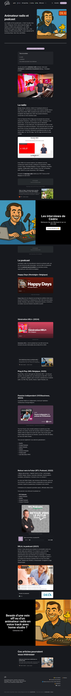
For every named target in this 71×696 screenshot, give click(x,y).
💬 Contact (41, 3)
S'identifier (56, 3)
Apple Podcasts (23, 447)
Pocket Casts (22, 452)
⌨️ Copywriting (25, 3)
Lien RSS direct (23, 454)
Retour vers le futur (24, 473)
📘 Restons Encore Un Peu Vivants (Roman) (51, 681)
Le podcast (21, 59)
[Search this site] (52, 3)
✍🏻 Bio (14, 3)
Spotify (21, 443)
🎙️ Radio (19, 3)
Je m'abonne (63, 3)
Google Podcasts (23, 445)
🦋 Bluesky (64, 677)
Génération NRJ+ (22, 343)
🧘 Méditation (57, 683)
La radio (21, 57)
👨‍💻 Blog (36, 3)
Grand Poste (21, 562)
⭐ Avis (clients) (57, 677)
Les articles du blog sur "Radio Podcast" (36, 48)
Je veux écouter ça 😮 (53, 228)
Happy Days (21, 298)
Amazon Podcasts (23, 450)
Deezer (21, 449)
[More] (46, 3)
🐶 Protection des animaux (54, 679)
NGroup (41, 69)
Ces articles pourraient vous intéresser (28, 61)
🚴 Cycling (31, 3)
